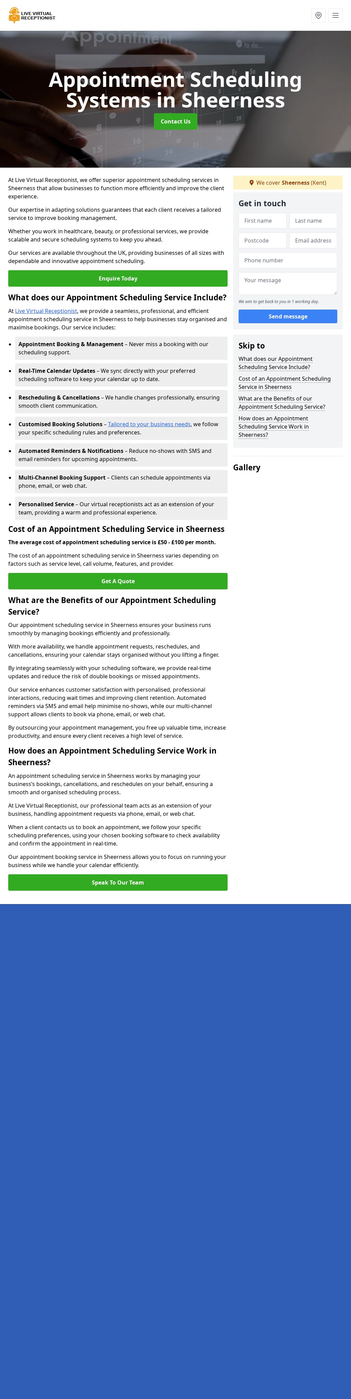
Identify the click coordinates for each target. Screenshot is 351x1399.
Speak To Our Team (118, 882)
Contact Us (176, 121)
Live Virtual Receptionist (46, 311)
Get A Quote (118, 581)
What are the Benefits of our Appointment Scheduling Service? (282, 402)
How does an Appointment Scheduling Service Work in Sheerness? (274, 427)
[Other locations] (318, 15)
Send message (288, 316)
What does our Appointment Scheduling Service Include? (276, 363)
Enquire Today (118, 278)
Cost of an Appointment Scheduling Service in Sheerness (285, 383)
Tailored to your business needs (149, 424)
